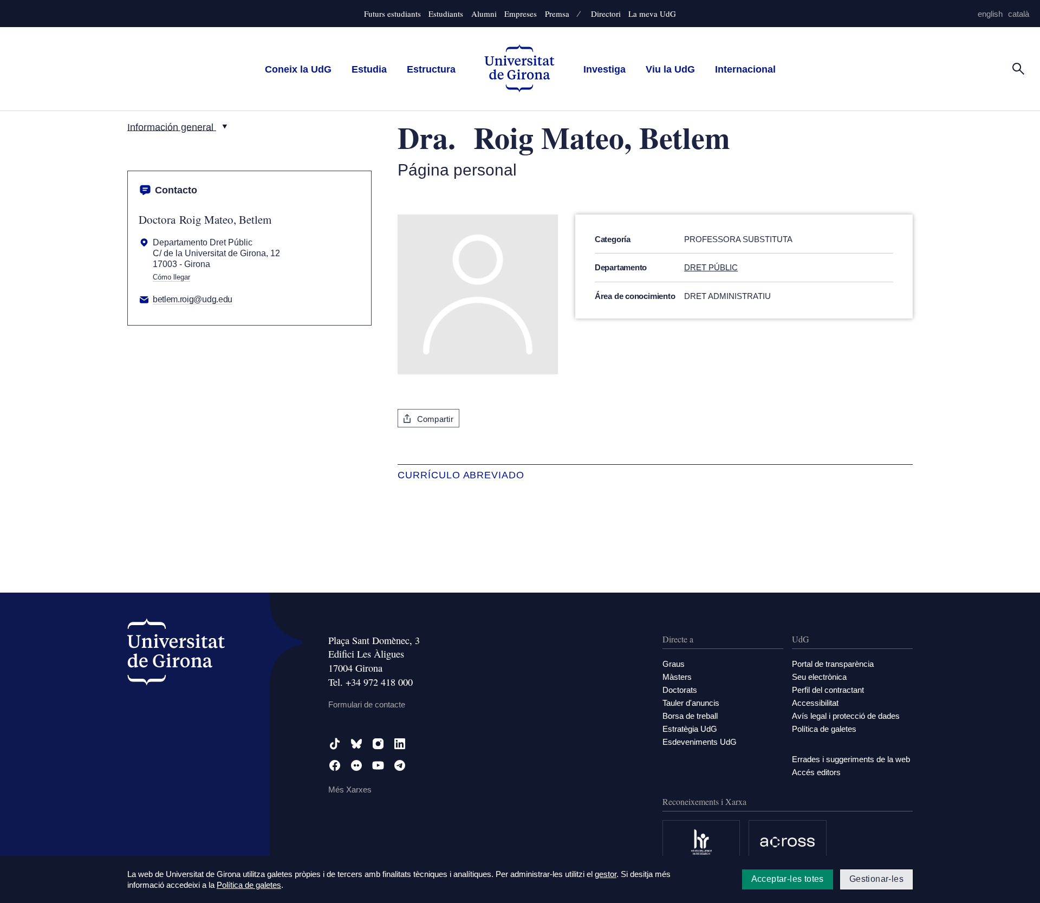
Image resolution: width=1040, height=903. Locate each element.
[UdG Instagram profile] (378, 743)
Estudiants (445, 14)
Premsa (557, 14)
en (990, 13)
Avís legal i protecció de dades (846, 715)
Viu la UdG (670, 69)
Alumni (484, 14)
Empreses (520, 14)
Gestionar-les (876, 878)
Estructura (431, 69)
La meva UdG (652, 14)
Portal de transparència (833, 663)
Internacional (745, 69)
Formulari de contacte (366, 704)
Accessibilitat (815, 702)
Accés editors (816, 772)
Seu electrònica (819, 676)
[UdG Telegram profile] (399, 765)
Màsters (677, 676)
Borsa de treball (690, 715)
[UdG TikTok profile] (334, 743)
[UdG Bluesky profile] (356, 743)
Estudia (369, 69)
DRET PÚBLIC (711, 267)
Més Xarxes (350, 789)
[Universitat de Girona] (176, 654)
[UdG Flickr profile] (356, 765)
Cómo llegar (171, 277)
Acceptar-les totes (787, 878)
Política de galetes (824, 728)
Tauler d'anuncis (690, 702)
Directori (606, 14)
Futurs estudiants (392, 14)
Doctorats (679, 689)
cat (1018, 13)
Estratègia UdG (689, 728)
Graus (673, 663)
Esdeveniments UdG (699, 741)
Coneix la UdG (298, 69)
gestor (605, 874)
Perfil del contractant (828, 689)
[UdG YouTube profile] (378, 765)
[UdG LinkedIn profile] (399, 743)
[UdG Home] (519, 69)
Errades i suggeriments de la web (851, 759)
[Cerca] (1018, 68)
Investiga (604, 69)
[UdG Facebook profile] (334, 765)
